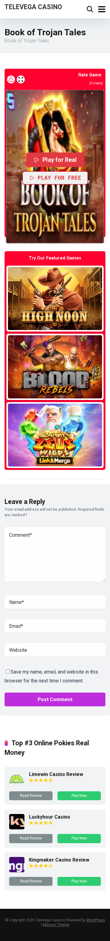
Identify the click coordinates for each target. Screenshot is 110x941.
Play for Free (59, 178)
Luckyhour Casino (49, 817)
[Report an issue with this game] (11, 79)
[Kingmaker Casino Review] (16, 871)
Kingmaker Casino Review (59, 860)
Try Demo (55, 298)
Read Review (31, 795)
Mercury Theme (56, 925)
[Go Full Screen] (21, 79)
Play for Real (59, 159)
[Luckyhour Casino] (16, 828)
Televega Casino (33, 6)
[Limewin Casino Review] (16, 785)
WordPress (95, 920)
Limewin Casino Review (56, 774)
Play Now (79, 795)
